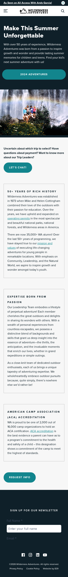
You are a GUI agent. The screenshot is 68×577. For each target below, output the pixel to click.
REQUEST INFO (19, 477)
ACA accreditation (41, 431)
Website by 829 (50, 568)
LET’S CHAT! (18, 167)
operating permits (18, 218)
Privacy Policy (16, 568)
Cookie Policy (33, 568)
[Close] (63, 3)
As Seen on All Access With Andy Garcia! (28, 2)
